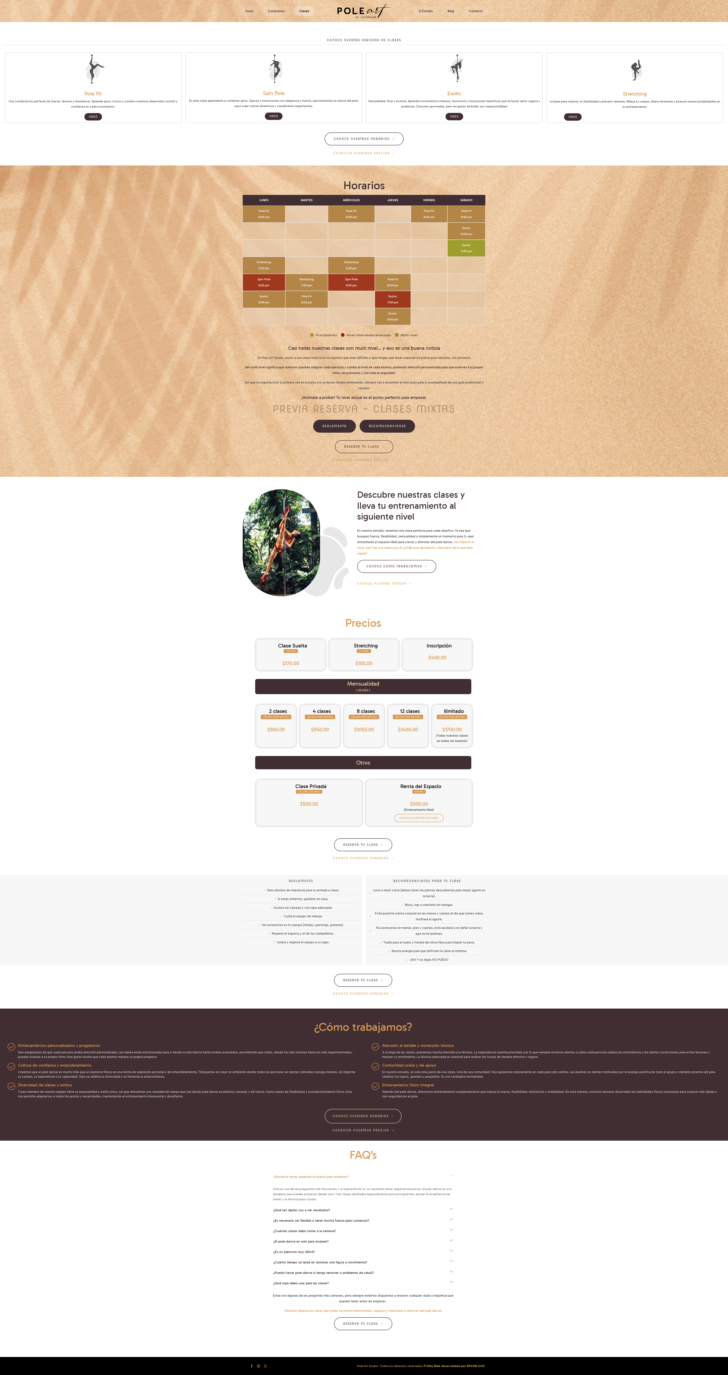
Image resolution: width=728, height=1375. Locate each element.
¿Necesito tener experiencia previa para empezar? (310, 1177)
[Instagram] (258, 1366)
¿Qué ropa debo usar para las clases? (301, 1283)
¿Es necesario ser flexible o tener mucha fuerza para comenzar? (321, 1220)
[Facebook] (251, 1366)
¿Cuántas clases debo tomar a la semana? (304, 1231)
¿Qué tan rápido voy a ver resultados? (301, 1210)
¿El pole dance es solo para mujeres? (301, 1241)
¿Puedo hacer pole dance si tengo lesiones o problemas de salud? (323, 1273)
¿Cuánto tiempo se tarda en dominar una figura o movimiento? (320, 1262)
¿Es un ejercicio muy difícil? (294, 1252)
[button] (364, 40)
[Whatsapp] (265, 1366)
